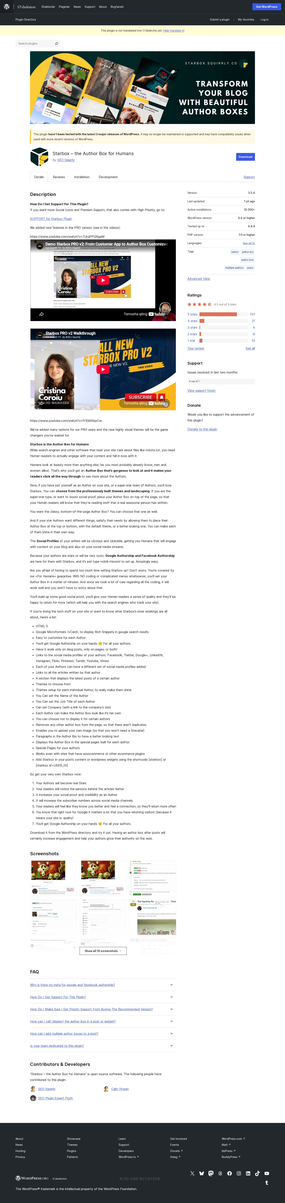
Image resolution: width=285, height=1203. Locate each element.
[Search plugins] (56, 43)
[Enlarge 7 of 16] (71, 943)
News (19, 1144)
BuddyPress (231, 1157)
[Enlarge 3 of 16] (171, 866)
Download (245, 156)
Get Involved (178, 1138)
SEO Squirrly (66, 160)
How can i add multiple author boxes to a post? (64, 1034)
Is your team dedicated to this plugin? (57, 1046)
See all (250, 348)
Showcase (73, 1138)
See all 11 (249, 243)
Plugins (71, 1151)
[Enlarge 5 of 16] (121, 904)
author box (247, 259)
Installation (82, 177)
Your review (195, 348)
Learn (122, 1138)
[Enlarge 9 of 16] (171, 943)
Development (108, 177)
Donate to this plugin (202, 429)
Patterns (72, 1157)
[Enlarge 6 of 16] (171, 904)
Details (39, 177)
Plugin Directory (26, 19)
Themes (72, 1144)
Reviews (59, 177)
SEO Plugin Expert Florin (55, 1098)
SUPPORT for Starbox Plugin (51, 219)
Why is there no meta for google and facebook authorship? (72, 985)
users (250, 267)
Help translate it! (173, 30)
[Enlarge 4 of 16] (71, 904)
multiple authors (234, 267)
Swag (175, 1157)
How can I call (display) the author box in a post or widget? (73, 1021)
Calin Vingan (120, 1089)
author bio (247, 251)
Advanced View (198, 279)
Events (174, 1144)
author (235, 251)
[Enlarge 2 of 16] (121, 866)
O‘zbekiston (60, 1178)
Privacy (20, 1157)
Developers (126, 1151)
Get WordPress (266, 6)
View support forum (201, 390)
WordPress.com (233, 1138)
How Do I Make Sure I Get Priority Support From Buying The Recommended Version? (91, 1009)
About (19, 1138)
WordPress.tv (129, 1157)
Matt (226, 1144)
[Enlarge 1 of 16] (71, 866)
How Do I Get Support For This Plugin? (58, 997)
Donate (176, 1151)
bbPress (229, 1151)
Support (249, 177)
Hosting (20, 1151)
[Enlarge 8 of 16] (121, 943)
